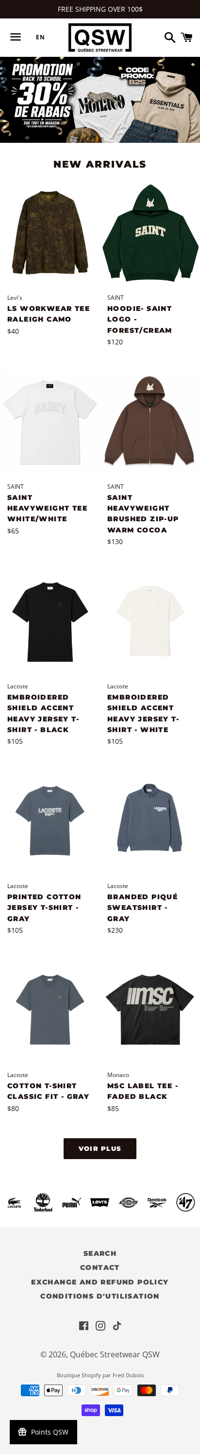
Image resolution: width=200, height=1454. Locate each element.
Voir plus (100, 1148)
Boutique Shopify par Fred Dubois (100, 1375)
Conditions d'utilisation (100, 1296)
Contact (100, 1267)
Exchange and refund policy (99, 1282)
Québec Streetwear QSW (115, 1354)
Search (100, 1253)
